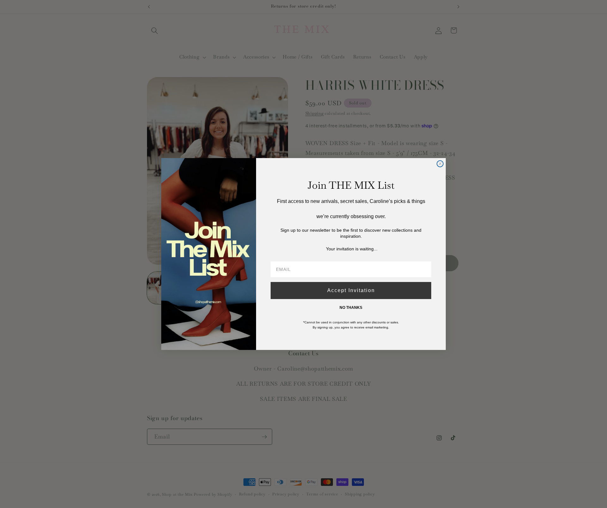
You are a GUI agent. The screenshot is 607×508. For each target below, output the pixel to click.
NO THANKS (351, 307)
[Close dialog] (440, 164)
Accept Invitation (351, 290)
